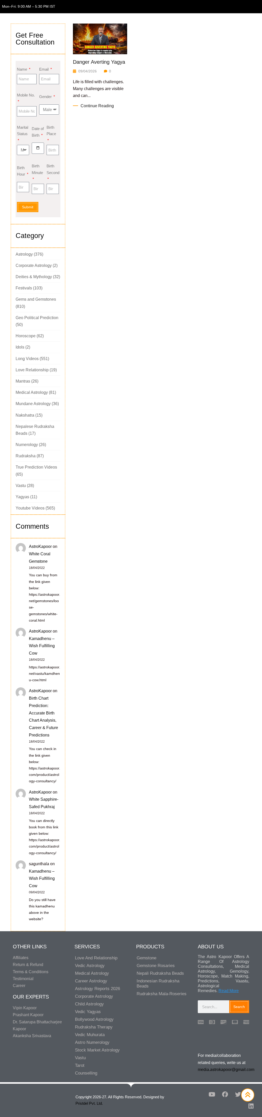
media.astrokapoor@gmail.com (226, 1069)
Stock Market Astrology (97, 1050)
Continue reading (97, 106)
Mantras (23, 381)
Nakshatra (25, 415)
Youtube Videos (30, 508)
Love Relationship (32, 370)
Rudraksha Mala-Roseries (162, 993)
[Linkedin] (251, 1106)
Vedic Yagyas (88, 1011)
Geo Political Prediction (37, 318)
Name (22, 69)
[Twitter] (238, 1094)
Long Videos (27, 358)
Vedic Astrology (90, 965)
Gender (46, 96)
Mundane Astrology (33, 404)
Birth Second (53, 169)
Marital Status (22, 130)
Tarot (79, 1065)
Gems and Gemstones (36, 299)
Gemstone (146, 958)
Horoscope (26, 336)
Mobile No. (26, 95)
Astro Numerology (92, 1042)
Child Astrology (89, 1004)
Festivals (24, 288)
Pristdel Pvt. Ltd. (89, 1103)
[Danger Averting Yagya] (100, 38)
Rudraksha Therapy (94, 1027)
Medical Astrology (32, 392)
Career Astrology (91, 981)
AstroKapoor (40, 546)
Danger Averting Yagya (99, 62)
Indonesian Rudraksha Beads (158, 984)
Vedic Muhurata (90, 1034)
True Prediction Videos (36, 467)
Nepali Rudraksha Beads (160, 973)
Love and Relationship (96, 958)
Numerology (27, 444)
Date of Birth (38, 131)
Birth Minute (37, 169)
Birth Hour (21, 171)
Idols (20, 347)
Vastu (21, 485)
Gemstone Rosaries (156, 965)
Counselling (86, 1073)
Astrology (24, 254)
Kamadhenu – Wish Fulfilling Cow (42, 646)
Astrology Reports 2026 (97, 988)
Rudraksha (26, 456)
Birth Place (51, 130)
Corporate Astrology (34, 265)
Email (44, 69)
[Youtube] (212, 1094)
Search (239, 1007)
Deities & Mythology (34, 277)
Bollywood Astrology (94, 1019)
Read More (229, 991)
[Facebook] (225, 1094)
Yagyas (22, 497)
